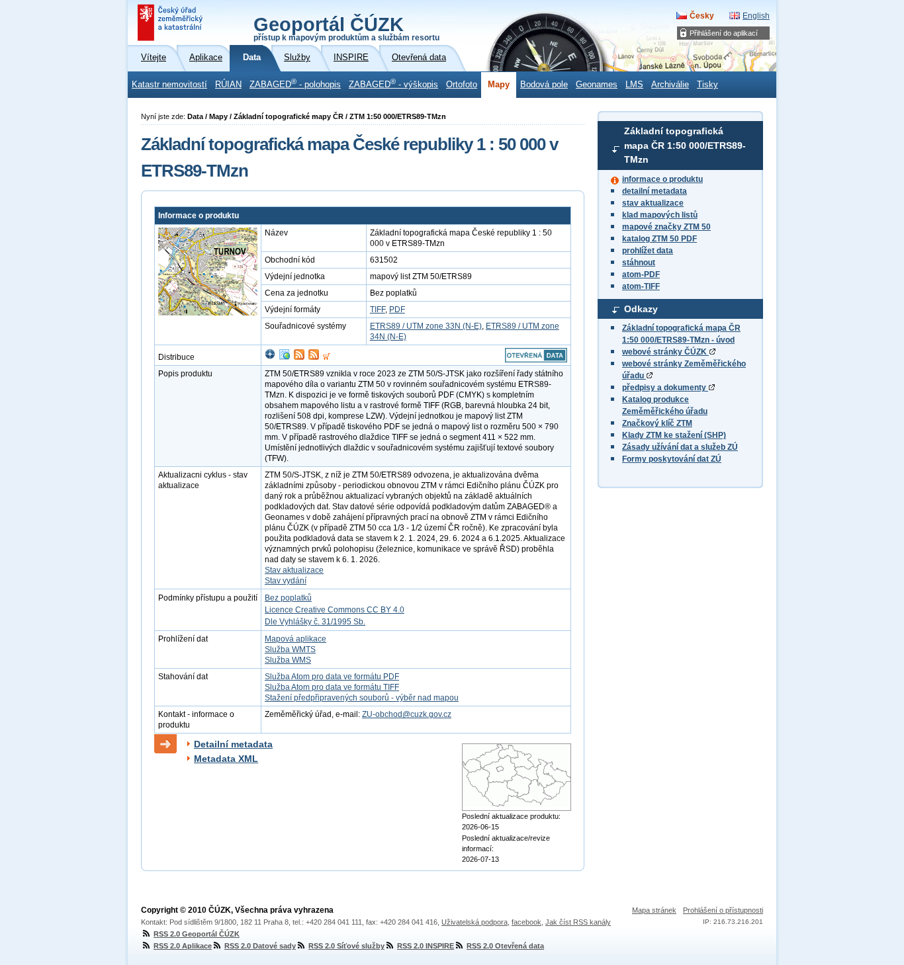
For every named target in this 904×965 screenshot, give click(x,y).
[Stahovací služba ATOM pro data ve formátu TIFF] (313, 357)
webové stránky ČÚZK (665, 352)
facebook (526, 922)
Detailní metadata (233, 744)
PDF (397, 309)
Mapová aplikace (295, 639)
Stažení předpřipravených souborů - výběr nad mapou (362, 697)
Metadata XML (226, 758)
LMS (634, 84)
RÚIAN (228, 84)
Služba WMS (288, 660)
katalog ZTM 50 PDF (659, 238)
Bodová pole (544, 84)
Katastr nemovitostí (169, 84)
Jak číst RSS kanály (578, 922)
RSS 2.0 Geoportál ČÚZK (197, 934)
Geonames (596, 84)
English (756, 16)
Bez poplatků (288, 598)
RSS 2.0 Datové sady (260, 946)
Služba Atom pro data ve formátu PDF (332, 676)
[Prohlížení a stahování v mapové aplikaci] (270, 357)
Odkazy (641, 309)
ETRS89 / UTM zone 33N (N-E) (426, 326)
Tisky (707, 84)
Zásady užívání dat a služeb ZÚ (680, 447)
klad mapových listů (660, 215)
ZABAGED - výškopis (393, 83)
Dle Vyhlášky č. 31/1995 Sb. (315, 621)
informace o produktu (662, 179)
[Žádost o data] (326, 357)
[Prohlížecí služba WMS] (284, 357)
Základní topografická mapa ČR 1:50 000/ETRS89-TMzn (685, 145)
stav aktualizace (653, 203)
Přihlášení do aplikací (724, 33)
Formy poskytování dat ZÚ (671, 459)
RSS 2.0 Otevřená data (505, 946)
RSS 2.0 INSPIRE (425, 946)
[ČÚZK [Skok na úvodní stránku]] (171, 22)
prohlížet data (647, 250)
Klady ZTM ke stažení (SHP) (674, 435)
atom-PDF (641, 274)
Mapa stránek (654, 910)
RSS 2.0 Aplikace (183, 946)
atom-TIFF (641, 286)
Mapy (499, 84)
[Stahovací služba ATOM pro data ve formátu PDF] (299, 357)
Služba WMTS (290, 649)
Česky (702, 16)
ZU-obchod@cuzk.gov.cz (406, 714)
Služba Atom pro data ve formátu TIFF (332, 687)
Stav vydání (285, 580)
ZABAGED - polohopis (295, 83)
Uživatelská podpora (474, 922)
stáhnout (638, 262)
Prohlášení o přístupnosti (723, 910)
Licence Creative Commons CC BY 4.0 (334, 609)
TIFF (377, 309)
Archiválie (670, 84)
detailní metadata (654, 191)
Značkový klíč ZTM (657, 423)
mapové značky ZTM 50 (666, 226)
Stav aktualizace (294, 570)
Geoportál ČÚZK (346, 28)
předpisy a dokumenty (665, 387)
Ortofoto (461, 84)
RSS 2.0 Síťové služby (346, 946)
